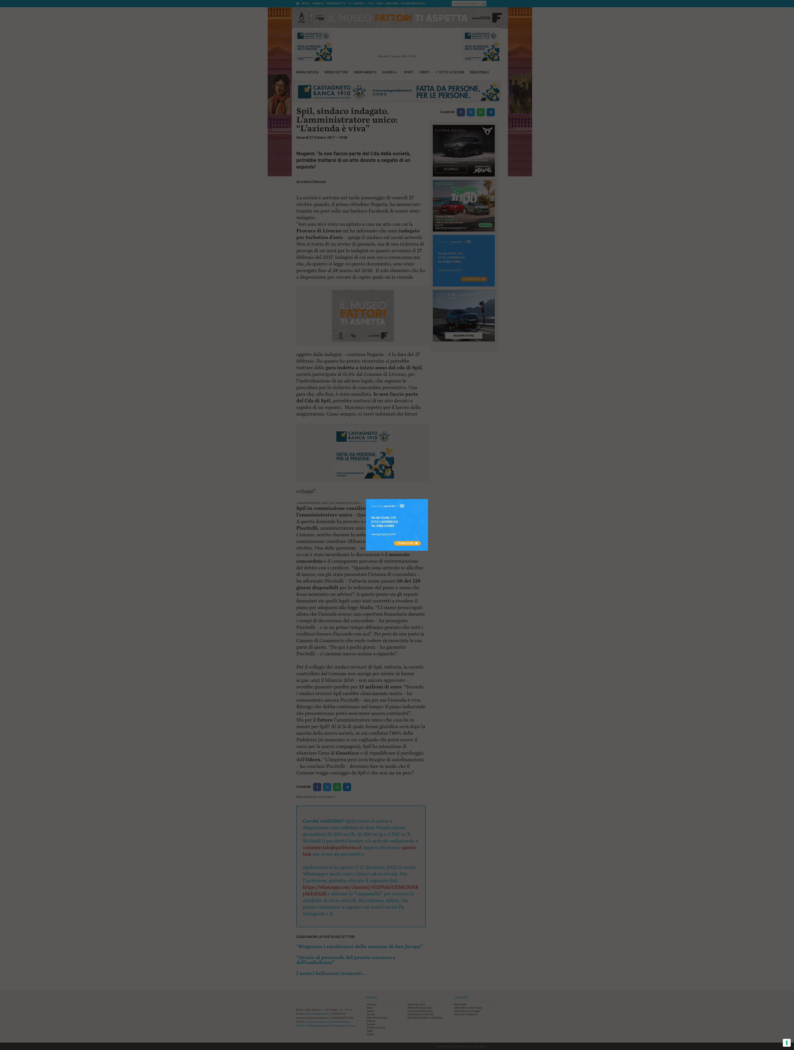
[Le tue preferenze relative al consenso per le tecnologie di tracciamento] (787, 1043)
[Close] (428, 499)
